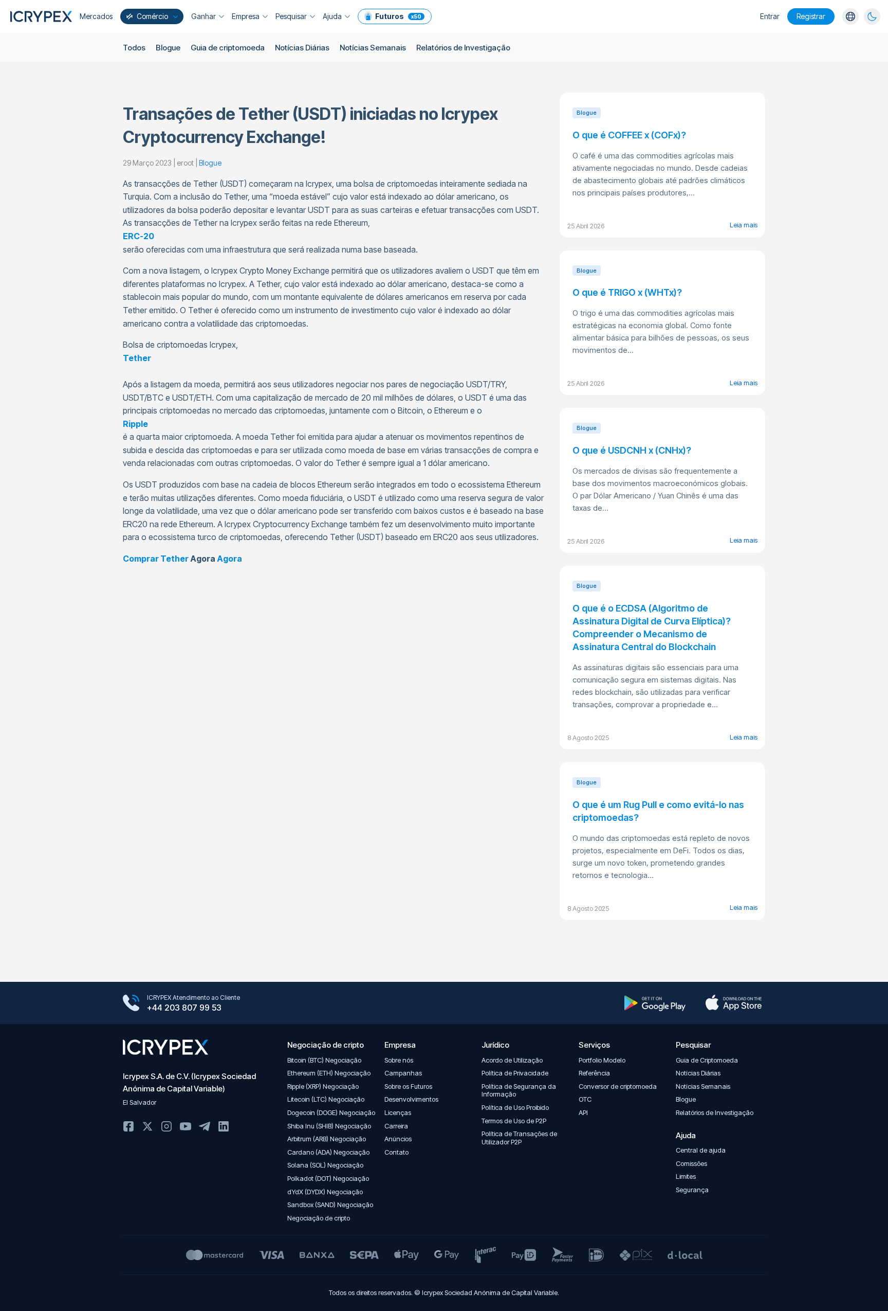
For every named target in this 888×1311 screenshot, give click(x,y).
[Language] (850, 16)
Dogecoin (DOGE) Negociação (331, 1113)
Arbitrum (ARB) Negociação (326, 1139)
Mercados (96, 16)
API (583, 1113)
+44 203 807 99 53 (184, 1007)
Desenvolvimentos (411, 1099)
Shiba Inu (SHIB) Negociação (329, 1126)
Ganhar (203, 16)
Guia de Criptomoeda (707, 1060)
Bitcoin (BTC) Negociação (324, 1060)
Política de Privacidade (515, 1073)
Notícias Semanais (373, 47)
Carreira (396, 1126)
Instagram (166, 1126)
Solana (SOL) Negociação (325, 1165)
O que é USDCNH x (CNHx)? (631, 450)
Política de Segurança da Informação (519, 1091)
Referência (594, 1073)
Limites (686, 1176)
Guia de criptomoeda (228, 47)
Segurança (692, 1190)
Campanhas (403, 1073)
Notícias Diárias (302, 47)
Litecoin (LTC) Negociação (325, 1099)
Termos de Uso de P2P (514, 1121)
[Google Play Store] (655, 1003)
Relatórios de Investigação (463, 47)
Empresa (246, 16)
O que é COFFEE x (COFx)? (629, 135)
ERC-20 (138, 236)
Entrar (770, 16)
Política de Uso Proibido (515, 1107)
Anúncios (398, 1139)
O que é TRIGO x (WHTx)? (627, 292)
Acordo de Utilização (512, 1060)
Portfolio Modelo (602, 1060)
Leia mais (743, 225)
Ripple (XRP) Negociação (323, 1086)
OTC (585, 1099)
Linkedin (223, 1126)
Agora (229, 558)
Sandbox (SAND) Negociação (330, 1205)
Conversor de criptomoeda (618, 1086)
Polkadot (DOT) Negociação (328, 1178)
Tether (137, 358)
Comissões (691, 1164)
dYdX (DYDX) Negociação (325, 1192)
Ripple (135, 424)
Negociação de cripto (318, 1218)
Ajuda (332, 16)
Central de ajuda (701, 1150)
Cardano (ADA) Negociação (328, 1152)
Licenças (397, 1113)
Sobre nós (398, 1060)
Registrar (811, 16)
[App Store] (733, 1003)
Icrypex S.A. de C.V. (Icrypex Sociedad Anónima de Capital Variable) (189, 1082)
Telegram (204, 1126)
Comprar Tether (156, 558)
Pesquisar (291, 16)
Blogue (168, 47)
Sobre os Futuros (408, 1086)
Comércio (152, 16)
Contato (396, 1152)
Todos (134, 47)
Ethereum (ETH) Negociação (329, 1073)
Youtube (185, 1126)
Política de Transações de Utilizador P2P (519, 1138)
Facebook (128, 1126)
